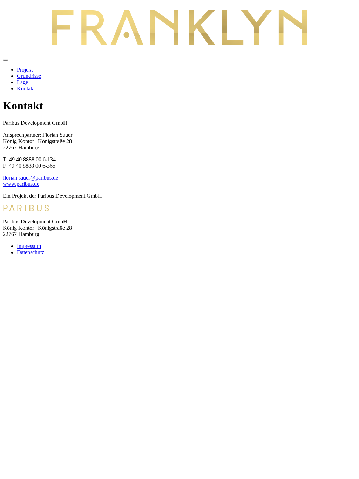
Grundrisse (29, 76)
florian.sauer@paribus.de (30, 178)
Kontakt (26, 89)
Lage (22, 82)
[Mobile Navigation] (5, 60)
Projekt (25, 70)
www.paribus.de (21, 184)
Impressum (29, 246)
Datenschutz (30, 252)
